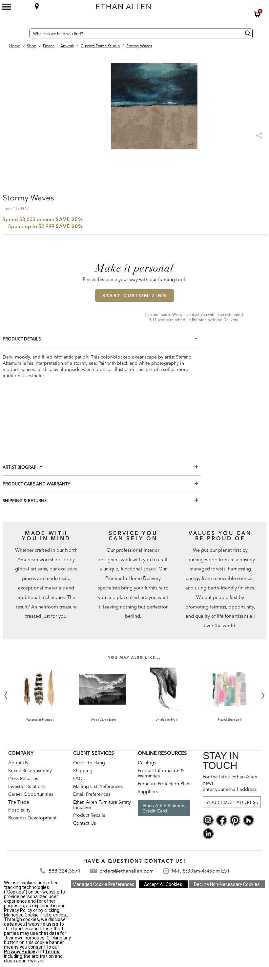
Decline (227, 884)
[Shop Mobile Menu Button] (6, 7)
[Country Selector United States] (23, 33)
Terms (52, 951)
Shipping (83, 770)
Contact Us (84, 823)
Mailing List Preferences (98, 786)
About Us (18, 763)
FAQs (79, 778)
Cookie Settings (103, 884)
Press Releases (23, 778)
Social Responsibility (30, 770)
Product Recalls (89, 815)
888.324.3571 (65, 871)
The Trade (18, 802)
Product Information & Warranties (161, 773)
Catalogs (147, 763)
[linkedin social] (208, 833)
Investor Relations (26, 786)
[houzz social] (248, 819)
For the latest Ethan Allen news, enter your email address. (230, 783)
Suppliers (148, 791)
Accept (163, 884)
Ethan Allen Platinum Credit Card (164, 808)
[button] (257, 14)
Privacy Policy (19, 951)
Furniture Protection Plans (164, 784)
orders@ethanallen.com (126, 871)
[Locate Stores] (37, 6)
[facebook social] (221, 819)
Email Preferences (91, 794)
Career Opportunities (30, 794)
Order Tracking (89, 763)
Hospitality (19, 810)
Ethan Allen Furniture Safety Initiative (102, 804)
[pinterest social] (235, 819)
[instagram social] (208, 819)
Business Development (32, 818)
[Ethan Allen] (157, 5)
